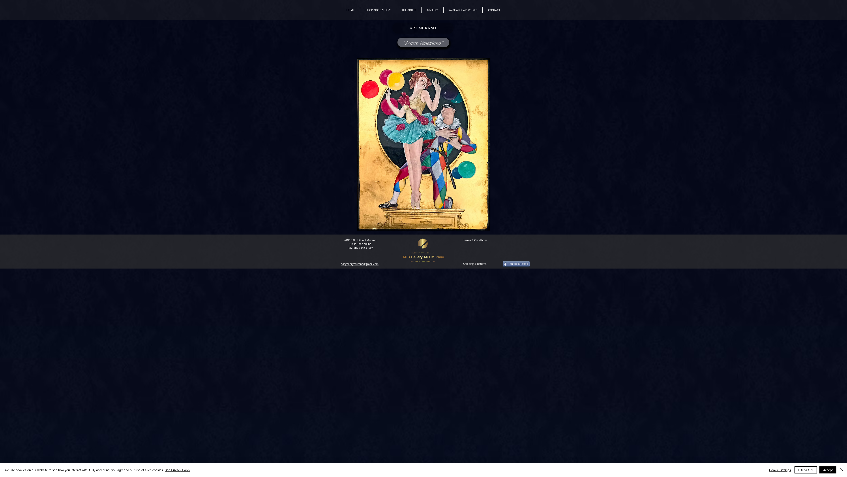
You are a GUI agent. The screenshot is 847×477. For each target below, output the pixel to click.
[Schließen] (841, 469)
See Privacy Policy (177, 470)
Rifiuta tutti (805, 470)
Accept (828, 470)
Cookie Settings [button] (780, 470)
